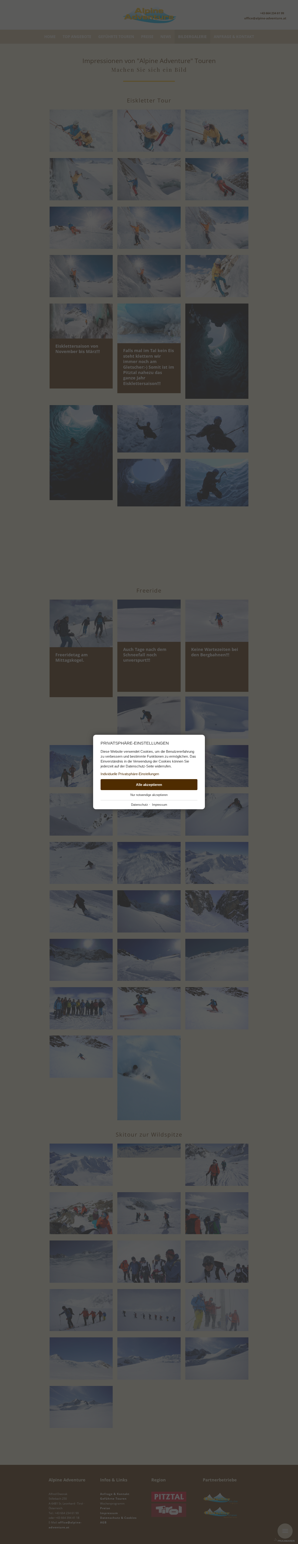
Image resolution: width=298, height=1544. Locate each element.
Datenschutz (139, 804)
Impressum (159, 804)
